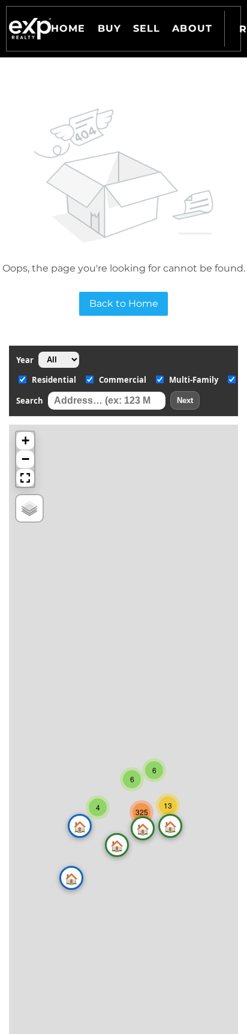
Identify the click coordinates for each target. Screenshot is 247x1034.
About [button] (192, 28)
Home (68, 28)
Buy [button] (109, 28)
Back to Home (123, 303)
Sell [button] (146, 28)
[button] (30, 28)
